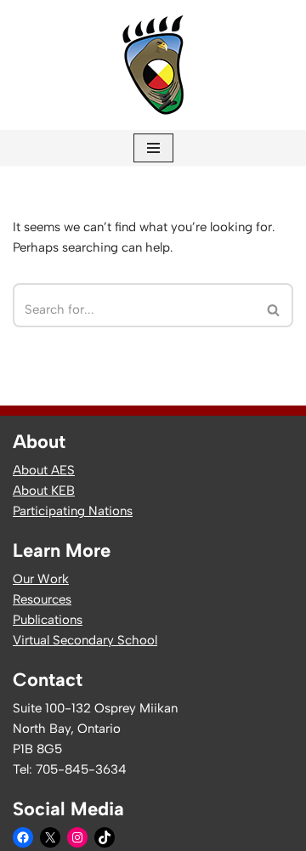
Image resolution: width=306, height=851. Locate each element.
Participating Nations (73, 511)
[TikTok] (104, 837)
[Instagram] (77, 837)
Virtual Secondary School (85, 640)
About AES (44, 470)
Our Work (41, 579)
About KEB (44, 490)
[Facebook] (23, 837)
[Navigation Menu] (153, 147)
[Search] (274, 305)
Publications (47, 619)
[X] (50, 837)
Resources (42, 599)
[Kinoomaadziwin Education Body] (153, 65)
